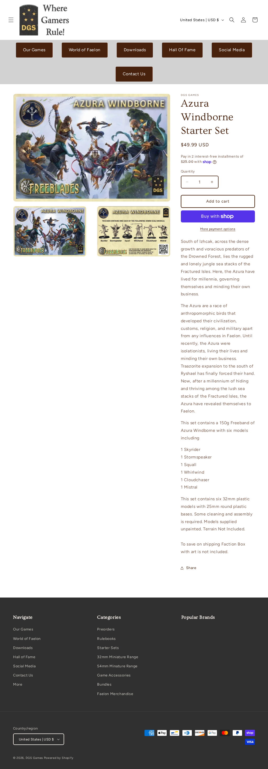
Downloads (135, 49)
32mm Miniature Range (117, 657)
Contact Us (134, 73)
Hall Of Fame (182, 49)
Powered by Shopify (59, 758)
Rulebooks (106, 638)
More (17, 684)
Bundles (104, 684)
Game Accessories (114, 675)
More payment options (217, 229)
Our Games (34, 49)
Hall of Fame (24, 657)
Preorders (106, 629)
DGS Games (34, 758)
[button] (11, 20)
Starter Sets (108, 648)
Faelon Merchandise (115, 694)
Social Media (232, 49)
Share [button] (191, 568)
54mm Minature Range (117, 666)
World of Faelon (84, 49)
